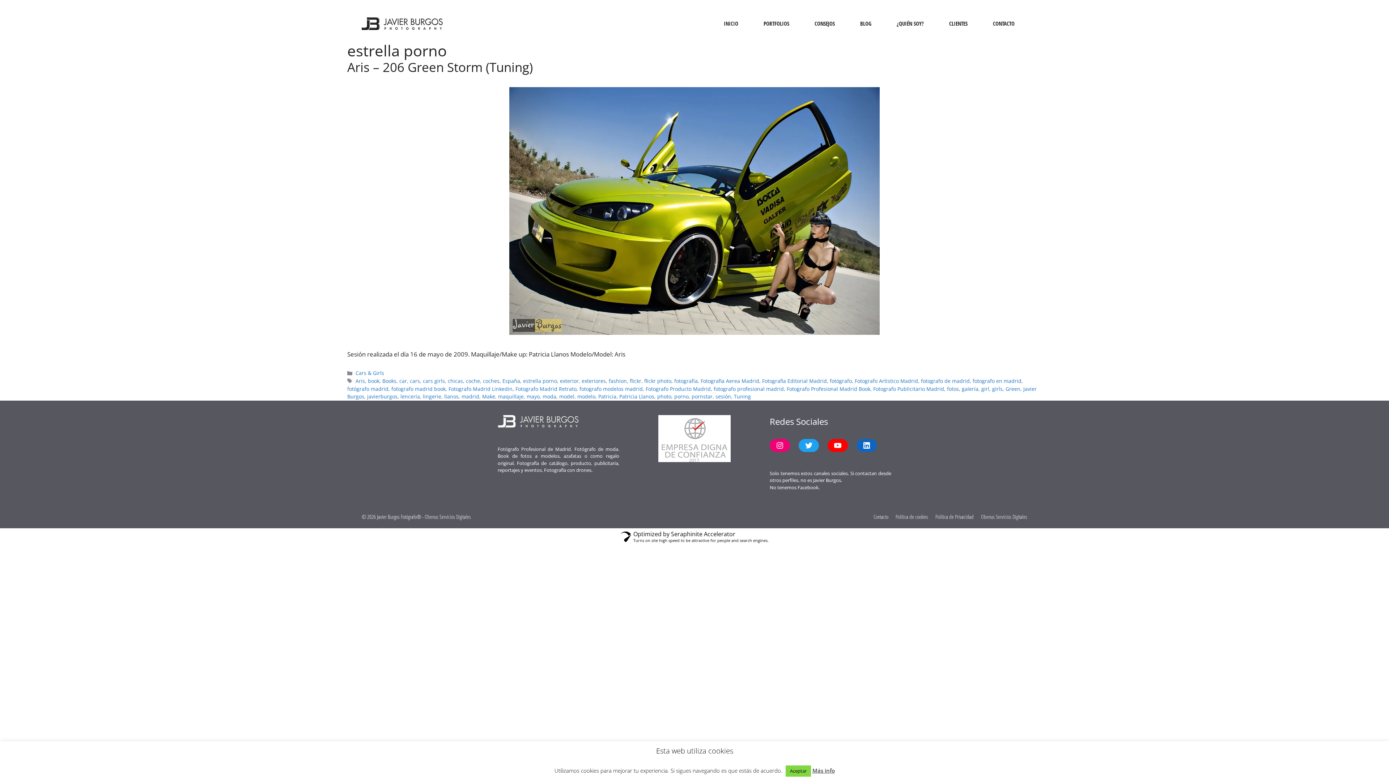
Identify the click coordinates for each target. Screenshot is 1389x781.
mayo (533, 396)
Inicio (731, 23)
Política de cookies (912, 516)
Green (1013, 388)
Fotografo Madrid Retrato (546, 388)
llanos (451, 396)
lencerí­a (410, 396)
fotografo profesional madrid (749, 388)
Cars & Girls (370, 373)
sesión (723, 396)
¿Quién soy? (910, 23)
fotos (953, 388)
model (566, 396)
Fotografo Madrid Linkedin (481, 388)
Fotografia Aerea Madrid (730, 380)
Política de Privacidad (954, 516)
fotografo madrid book (418, 388)
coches (491, 380)
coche (473, 380)
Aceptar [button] (798, 771)
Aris (360, 380)
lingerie (432, 396)
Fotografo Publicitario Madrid (908, 388)
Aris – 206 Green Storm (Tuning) (440, 67)
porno (681, 396)
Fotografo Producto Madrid (678, 388)
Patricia (607, 396)
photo (664, 396)
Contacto (1004, 23)
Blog (865, 23)
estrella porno (540, 380)
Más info (823, 770)
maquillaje (511, 396)
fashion (618, 380)
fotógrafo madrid (367, 388)
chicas (455, 380)
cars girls (434, 380)
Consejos (825, 23)
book (373, 380)
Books (389, 380)
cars (415, 380)
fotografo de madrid (945, 380)
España (511, 380)
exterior (569, 380)
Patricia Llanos (636, 396)
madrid (470, 396)
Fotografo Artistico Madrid (886, 380)
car (403, 380)
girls (997, 388)
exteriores (594, 380)
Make (488, 396)
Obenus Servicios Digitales (1004, 516)
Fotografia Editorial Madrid (794, 380)
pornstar (702, 396)
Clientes (958, 23)
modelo (586, 396)
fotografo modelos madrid (611, 388)
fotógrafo (841, 380)
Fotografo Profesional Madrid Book (828, 388)
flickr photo (657, 380)
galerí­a (970, 388)
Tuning (742, 396)
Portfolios (776, 23)
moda (549, 396)
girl (985, 388)
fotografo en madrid (997, 380)
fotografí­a (686, 380)
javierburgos (382, 396)
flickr (635, 380)
